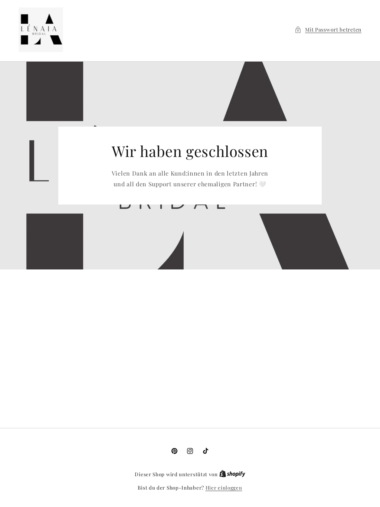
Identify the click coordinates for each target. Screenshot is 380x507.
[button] (328, 29)
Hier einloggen (224, 487)
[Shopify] (232, 474)
